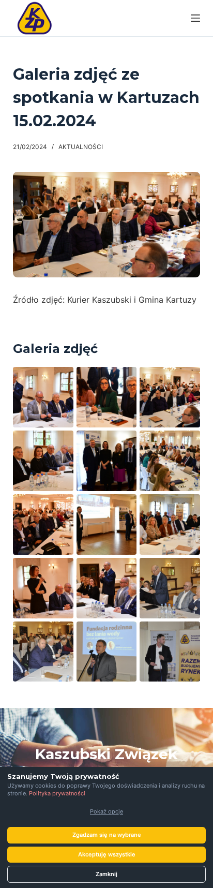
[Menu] (195, 18)
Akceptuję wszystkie (106, 854)
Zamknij (106, 874)
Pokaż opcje (106, 811)
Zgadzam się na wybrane (106, 834)
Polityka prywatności (57, 793)
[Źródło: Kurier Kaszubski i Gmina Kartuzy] (43, 397)
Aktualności (80, 147)
